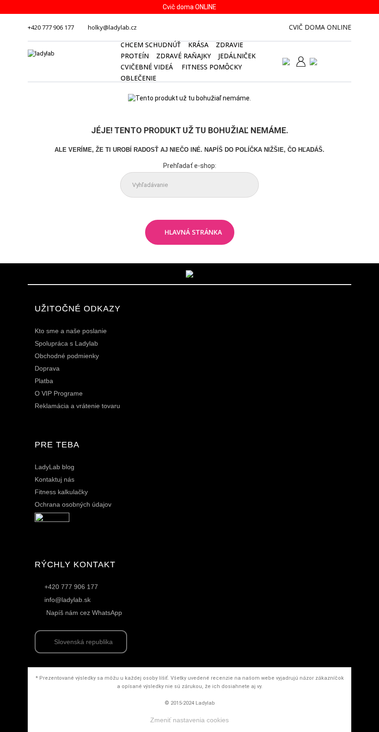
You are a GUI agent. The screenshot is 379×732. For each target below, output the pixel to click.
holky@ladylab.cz (112, 27)
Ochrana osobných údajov (73, 504)
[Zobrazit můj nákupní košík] (339, 60)
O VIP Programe (59, 393)
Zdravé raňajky (183, 55)
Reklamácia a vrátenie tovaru (77, 405)
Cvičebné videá (147, 66)
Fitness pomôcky (212, 66)
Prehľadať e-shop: (189, 165)
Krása (198, 44)
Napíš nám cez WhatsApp (84, 612)
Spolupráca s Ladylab (66, 343)
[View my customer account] (297, 61)
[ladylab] (69, 62)
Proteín (135, 55)
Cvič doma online (320, 27)
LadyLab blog (54, 467)
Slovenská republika (83, 641)
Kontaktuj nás (54, 479)
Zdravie (229, 44)
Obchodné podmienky (67, 356)
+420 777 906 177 (51, 27)
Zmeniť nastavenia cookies (189, 720)
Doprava (47, 368)
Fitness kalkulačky (61, 492)
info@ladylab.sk (67, 599)
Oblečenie (138, 78)
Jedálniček (237, 55)
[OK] (244, 185)
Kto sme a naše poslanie (71, 331)
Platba (44, 381)
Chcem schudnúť (151, 44)
